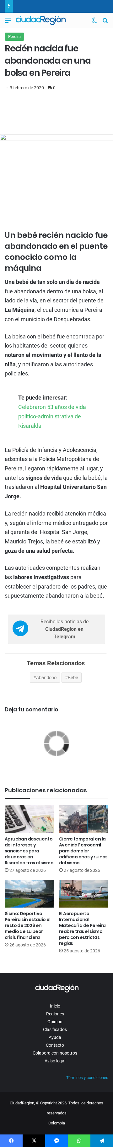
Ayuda (55, 1037)
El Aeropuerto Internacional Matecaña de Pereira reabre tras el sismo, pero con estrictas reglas (82, 928)
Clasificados (55, 1029)
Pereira (14, 36)
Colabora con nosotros (55, 1052)
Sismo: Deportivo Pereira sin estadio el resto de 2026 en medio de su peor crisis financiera (28, 925)
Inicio (55, 1005)
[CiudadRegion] (41, 20)
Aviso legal (55, 1060)
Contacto (55, 1045)
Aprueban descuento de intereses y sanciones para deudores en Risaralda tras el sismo (29, 851)
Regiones (55, 1013)
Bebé (73, 677)
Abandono (46, 677)
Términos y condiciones (87, 1077)
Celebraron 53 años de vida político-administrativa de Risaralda (52, 416)
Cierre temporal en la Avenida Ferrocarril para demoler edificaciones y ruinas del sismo (83, 851)
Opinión (54, 1021)
